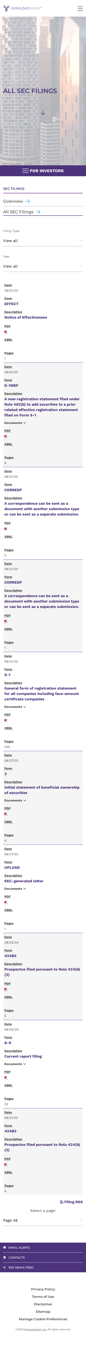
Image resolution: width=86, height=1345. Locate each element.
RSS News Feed (21, 1267)
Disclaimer (43, 1304)
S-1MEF (11, 385)
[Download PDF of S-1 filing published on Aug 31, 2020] (6, 720)
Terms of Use (43, 1296)
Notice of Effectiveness (25, 317)
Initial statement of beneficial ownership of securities (42, 790)
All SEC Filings (18, 211)
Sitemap (43, 1311)
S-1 (7, 674)
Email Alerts (19, 1247)
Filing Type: (11, 231)
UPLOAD (12, 867)
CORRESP (13, 490)
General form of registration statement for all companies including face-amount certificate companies (41, 693)
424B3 (10, 956)
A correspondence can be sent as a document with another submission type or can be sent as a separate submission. (41, 508)
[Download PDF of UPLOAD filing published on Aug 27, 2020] (6, 902)
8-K (7, 1043)
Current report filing (23, 1056)
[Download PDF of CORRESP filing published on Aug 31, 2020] (6, 528)
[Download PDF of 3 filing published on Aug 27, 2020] (6, 813)
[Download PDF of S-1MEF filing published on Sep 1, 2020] (6, 436)
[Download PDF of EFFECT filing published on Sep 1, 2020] (6, 331)
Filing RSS (71, 1202)
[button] (80, 8)
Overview (13, 201)
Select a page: (43, 1210)
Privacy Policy (43, 1289)
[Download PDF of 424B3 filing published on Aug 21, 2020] (6, 1164)
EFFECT (11, 304)
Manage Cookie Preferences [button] (43, 1319)
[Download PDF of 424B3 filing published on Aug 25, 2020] (6, 989)
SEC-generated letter (23, 881)
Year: (6, 256)
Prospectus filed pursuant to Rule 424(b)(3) (42, 972)
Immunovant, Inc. (35, 1329)
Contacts (17, 1257)
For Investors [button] (46, 170)
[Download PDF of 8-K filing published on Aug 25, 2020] (6, 1077)
